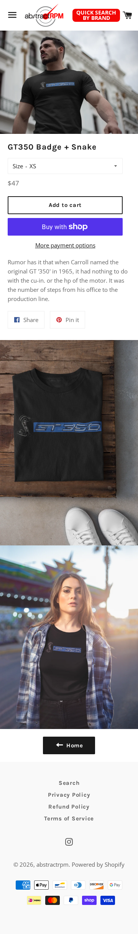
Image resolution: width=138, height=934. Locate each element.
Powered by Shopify (98, 864)
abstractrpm (52, 864)
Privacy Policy (69, 794)
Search (69, 782)
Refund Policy (69, 806)
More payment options (65, 245)
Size (18, 166)
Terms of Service (69, 818)
